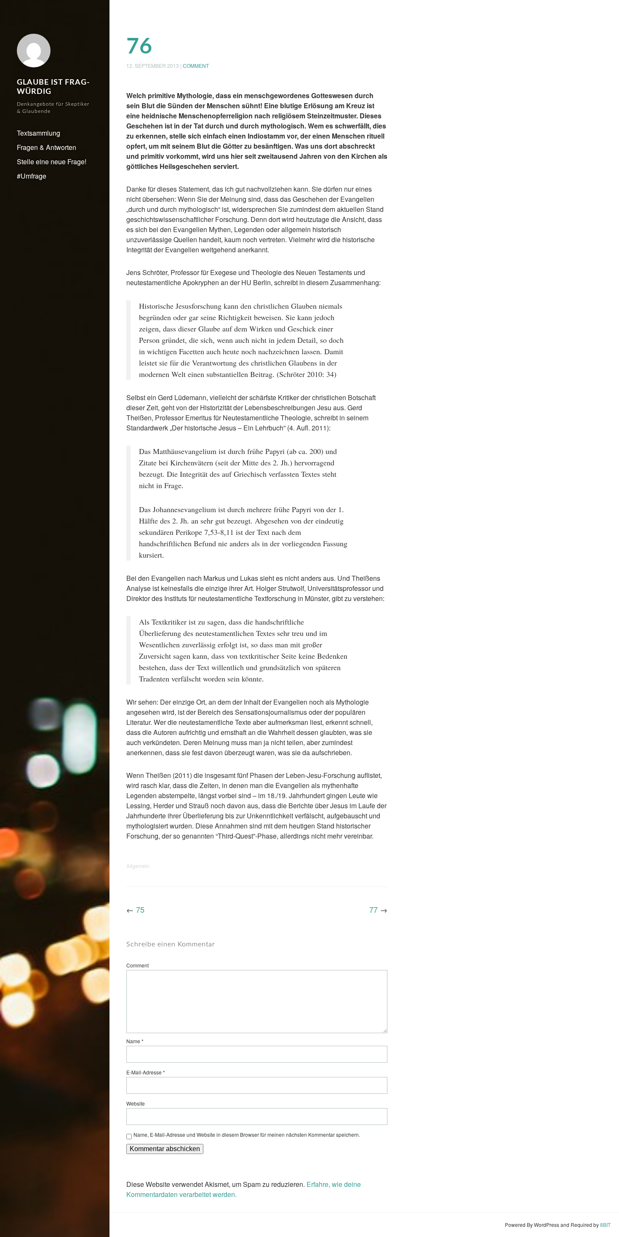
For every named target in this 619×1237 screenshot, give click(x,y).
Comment (196, 65)
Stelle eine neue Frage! (51, 161)
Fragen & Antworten (46, 147)
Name (135, 1041)
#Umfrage (31, 176)
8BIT (605, 1224)
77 (373, 909)
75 (140, 909)
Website (135, 1103)
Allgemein (137, 865)
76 (139, 47)
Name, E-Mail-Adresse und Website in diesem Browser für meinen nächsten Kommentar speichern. (246, 1134)
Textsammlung (38, 133)
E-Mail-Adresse (145, 1072)
